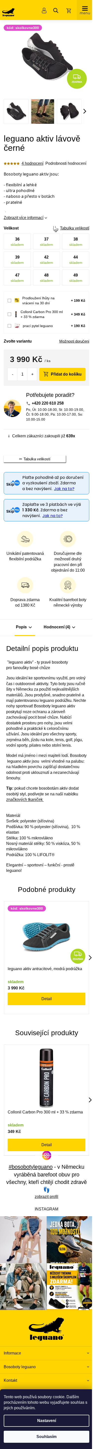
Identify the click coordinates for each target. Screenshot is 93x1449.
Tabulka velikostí (74, 228)
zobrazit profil (46, 1196)
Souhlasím (46, 1436)
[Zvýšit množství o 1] (32, 374)
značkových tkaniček (25, 799)
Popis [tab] (21, 627)
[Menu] (85, 10)
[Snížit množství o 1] (12, 374)
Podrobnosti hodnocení (65, 163)
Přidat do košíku (66, 374)
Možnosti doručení (74, 341)
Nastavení (46, 1420)
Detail (46, 999)
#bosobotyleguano (31, 1167)
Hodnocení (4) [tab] (57, 627)
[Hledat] (56, 11)
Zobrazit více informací (23, 218)
